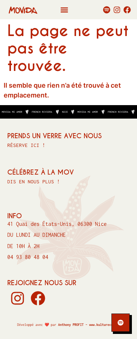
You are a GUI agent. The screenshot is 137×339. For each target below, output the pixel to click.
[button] (64, 10)
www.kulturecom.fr (104, 325)
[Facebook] (127, 10)
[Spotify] (107, 10)
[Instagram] (117, 10)
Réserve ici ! (26, 145)
